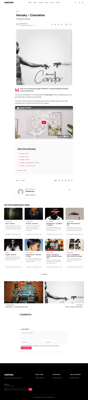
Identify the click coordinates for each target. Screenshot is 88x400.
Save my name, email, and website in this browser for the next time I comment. (40, 345)
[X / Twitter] (62, 180)
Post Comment (26, 347)
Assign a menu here (40, 377)
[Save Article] (70, 24)
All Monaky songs (21, 170)
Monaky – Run (24, 153)
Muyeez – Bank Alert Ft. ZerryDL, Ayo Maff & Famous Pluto (54, 256)
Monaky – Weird (24, 159)
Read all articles (30, 195)
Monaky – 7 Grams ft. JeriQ (27, 165)
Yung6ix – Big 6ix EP (10, 254)
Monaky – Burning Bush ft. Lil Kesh (29, 162)
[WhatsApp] (58, 24)
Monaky (23, 180)
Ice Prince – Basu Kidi (32, 223)
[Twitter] (55, 24)
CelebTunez (25, 23)
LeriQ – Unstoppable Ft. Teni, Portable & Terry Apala (74, 255)
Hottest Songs (8, 221)
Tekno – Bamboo (9, 223)
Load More (44, 274)
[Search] (75, 2)
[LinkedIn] (65, 180)
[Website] (69, 190)
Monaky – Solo (24, 156)
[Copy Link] (61, 24)
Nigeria (17, 180)
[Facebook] (52, 24)
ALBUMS (7, 252)
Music (17, 11)
